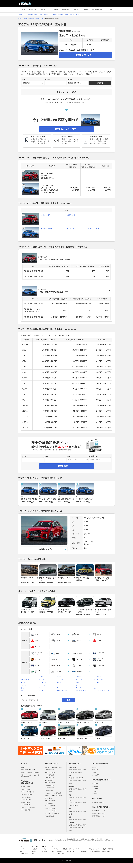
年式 (23, 79)
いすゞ (23, 676)
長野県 (75, 789)
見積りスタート (86, 55)
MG (58, 688)
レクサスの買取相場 (50, 772)
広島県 (84, 811)
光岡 (22, 691)
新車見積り (65, 9)
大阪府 (70, 803)
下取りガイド (95, 791)
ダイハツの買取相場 (50, 782)
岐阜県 (75, 797)
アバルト (41, 691)
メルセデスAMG (81, 691)
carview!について (56, 849)
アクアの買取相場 (25, 789)
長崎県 (80, 825)
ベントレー (79, 679)
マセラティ (79, 676)
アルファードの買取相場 (27, 792)
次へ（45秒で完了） (67, 129)
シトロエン (60, 676)
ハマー (96, 685)
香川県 (75, 819)
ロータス (96, 682)
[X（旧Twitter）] (39, 840)
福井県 (70, 792)
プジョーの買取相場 (50, 808)
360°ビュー (32, 9)
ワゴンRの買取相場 (26, 799)
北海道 (70, 769)
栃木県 (80, 780)
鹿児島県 (80, 828)
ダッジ (23, 682)
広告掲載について (86, 851)
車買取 (76, 9)
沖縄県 (70, 830)
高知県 (84, 819)
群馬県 (84, 780)
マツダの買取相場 (49, 785)
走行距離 (69, 79)
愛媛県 (80, 819)
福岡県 (70, 825)
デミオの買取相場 (25, 810)
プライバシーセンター (94, 849)
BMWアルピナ (61, 682)
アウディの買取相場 (50, 800)
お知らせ (71, 849)
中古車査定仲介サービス (98, 811)
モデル (47, 456)
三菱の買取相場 (49, 790)
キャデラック (25, 679)
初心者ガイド (95, 767)
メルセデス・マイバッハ (101, 691)
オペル (23, 688)
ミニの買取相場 (49, 803)
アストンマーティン (100, 679)
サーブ (59, 685)
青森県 (75, 769)
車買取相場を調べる (33, 14)
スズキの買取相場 (49, 777)
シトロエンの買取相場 (50, 811)
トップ (22, 9)
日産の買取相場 (49, 780)
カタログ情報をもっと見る (44, 549)
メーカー (25, 456)
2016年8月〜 (47, 228)
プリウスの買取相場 (26, 786)
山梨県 (70, 783)
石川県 (84, 789)
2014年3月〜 (94, 228)
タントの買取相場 (25, 802)
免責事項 (110, 849)
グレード (47, 79)
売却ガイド (95, 788)
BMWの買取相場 (49, 798)
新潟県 (70, 789)
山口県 (70, 814)
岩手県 (80, 769)
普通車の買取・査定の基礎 (28, 770)
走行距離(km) (93, 456)
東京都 (70, 778)
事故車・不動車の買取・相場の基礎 (30, 772)
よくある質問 (95, 775)
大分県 (70, 828)
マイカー (110, 9)
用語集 (94, 772)
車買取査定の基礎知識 (57, 14)
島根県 (75, 811)
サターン (96, 688)
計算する (100, 83)
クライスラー (43, 682)
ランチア (78, 688)
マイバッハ (42, 685)
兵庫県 (75, 803)
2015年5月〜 (71, 228)
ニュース (85, 9)
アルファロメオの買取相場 (52, 813)
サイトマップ (76, 851)
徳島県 (70, 819)
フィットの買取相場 (26, 797)
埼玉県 (81, 778)
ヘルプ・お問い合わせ (98, 802)
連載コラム (95, 793)
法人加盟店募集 (96, 851)
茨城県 (75, 780)
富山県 (80, 789)
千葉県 (70, 780)
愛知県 (70, 797)
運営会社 (65, 849)
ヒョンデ (23, 685)
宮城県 (84, 769)
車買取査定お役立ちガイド (72, 14)
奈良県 (70, 805)
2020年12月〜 (71, 215)
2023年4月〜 (47, 215)
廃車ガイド (95, 770)
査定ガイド (95, 783)
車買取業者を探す (44, 14)
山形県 (75, 772)
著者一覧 (69, 851)
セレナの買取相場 (25, 804)
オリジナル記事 (97, 9)
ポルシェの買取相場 (50, 806)
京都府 (80, 803)
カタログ (43, 9)
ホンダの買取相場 (49, 775)
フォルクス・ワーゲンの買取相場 (53, 795)
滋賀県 (84, 803)
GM (77, 685)
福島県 (80, 772)
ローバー (41, 688)
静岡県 (80, 797)
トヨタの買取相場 (49, 770)
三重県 (84, 797)
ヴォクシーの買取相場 (26, 794)
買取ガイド (95, 786)
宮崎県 (75, 828)
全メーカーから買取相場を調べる (53, 767)
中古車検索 (54, 9)
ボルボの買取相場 (49, 816)
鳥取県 (70, 811)
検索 (68, 700)
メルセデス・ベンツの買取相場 (53, 793)
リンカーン (60, 679)
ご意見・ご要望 (106, 851)
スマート (41, 676)
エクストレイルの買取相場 (28, 807)
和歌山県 (75, 805)
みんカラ (44, 851)
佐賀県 (75, 825)
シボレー (41, 679)
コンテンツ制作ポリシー (58, 851)
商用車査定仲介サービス (98, 816)
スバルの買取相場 (49, 788)
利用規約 (104, 849)
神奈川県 (75, 778)
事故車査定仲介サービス (98, 813)
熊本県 (84, 825)
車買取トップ (22, 14)
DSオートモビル (62, 691)
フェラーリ (97, 676)
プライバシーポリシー (81, 849)
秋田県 (70, 772)
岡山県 (80, 811)
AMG (77, 682)
